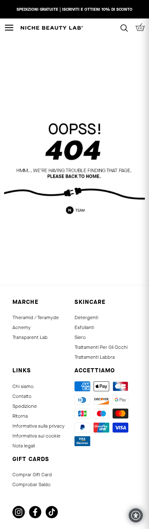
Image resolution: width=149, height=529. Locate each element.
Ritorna (20, 416)
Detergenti (86, 317)
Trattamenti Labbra (94, 357)
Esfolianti (84, 327)
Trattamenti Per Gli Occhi (100, 347)
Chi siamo (23, 386)
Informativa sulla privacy (38, 426)
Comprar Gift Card (32, 474)
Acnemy (21, 327)
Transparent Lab (30, 337)
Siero (80, 337)
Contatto (21, 396)
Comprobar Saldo (31, 484)
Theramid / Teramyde (35, 317)
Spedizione (24, 406)
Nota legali (23, 445)
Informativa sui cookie (36, 436)
